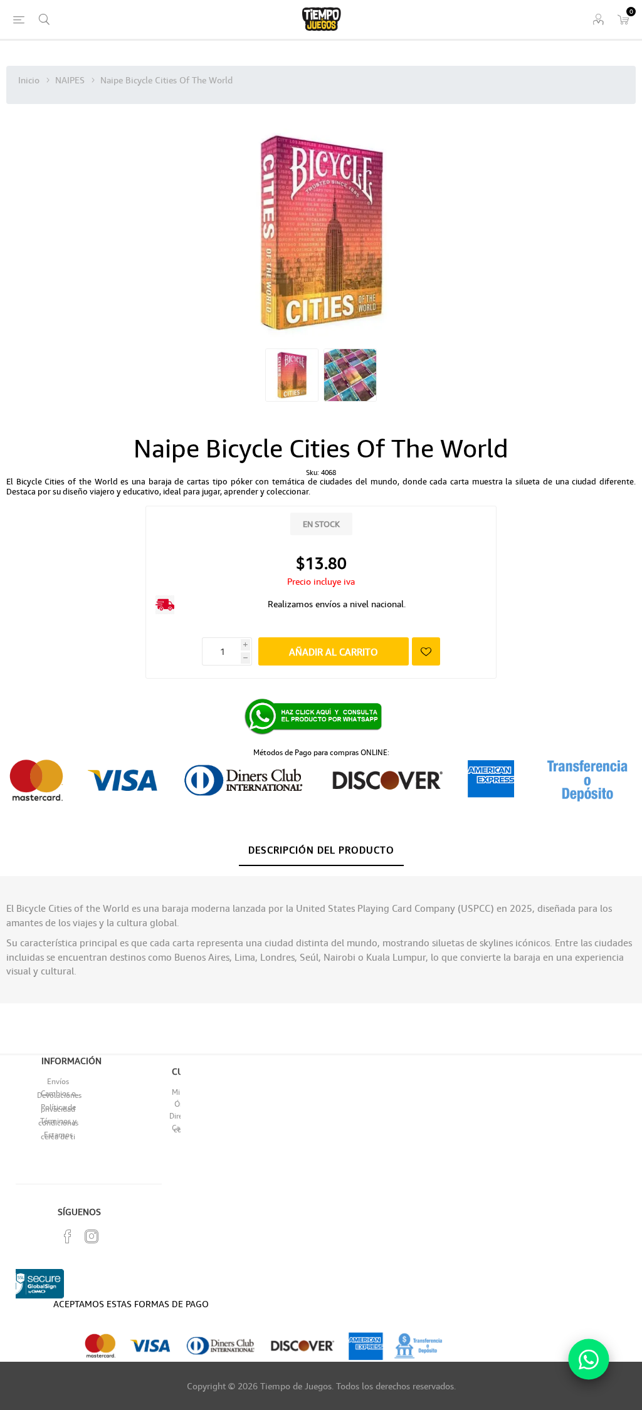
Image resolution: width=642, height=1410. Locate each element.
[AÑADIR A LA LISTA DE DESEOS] (426, 651)
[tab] (321, 850)
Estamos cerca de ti (58, 1135)
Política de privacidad (58, 1108)
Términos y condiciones (58, 1121)
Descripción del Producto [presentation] (321, 849)
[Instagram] (92, 1236)
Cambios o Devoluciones (59, 1094)
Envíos (58, 1081)
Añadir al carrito (333, 651)
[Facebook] (68, 1236)
